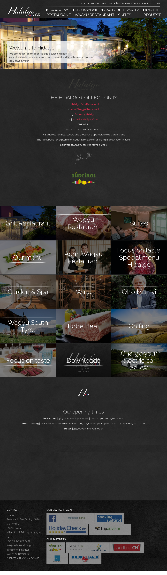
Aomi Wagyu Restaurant (85, 109)
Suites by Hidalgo (85, 114)
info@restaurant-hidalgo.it (20, 545)
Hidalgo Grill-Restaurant (85, 104)
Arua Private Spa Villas (85, 119)
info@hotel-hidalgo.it (18, 549)
